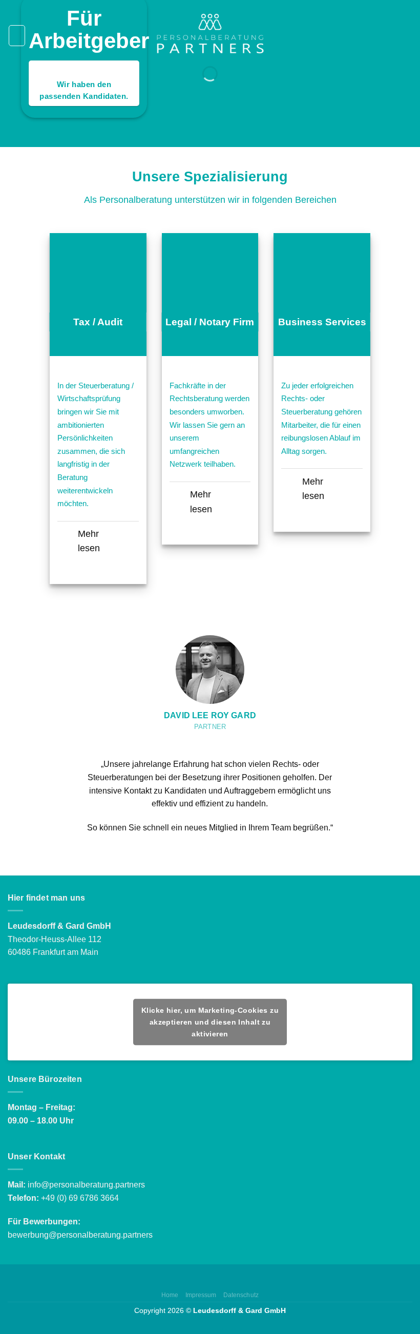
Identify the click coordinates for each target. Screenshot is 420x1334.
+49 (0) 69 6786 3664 (80, 1198)
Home (170, 1295)
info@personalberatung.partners (86, 1184)
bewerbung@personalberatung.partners (80, 1235)
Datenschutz (241, 1295)
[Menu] (17, 35)
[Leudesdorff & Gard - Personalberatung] (210, 35)
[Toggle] (67, 535)
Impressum (201, 1295)
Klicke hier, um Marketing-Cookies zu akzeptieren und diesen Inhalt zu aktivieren (210, 1021)
